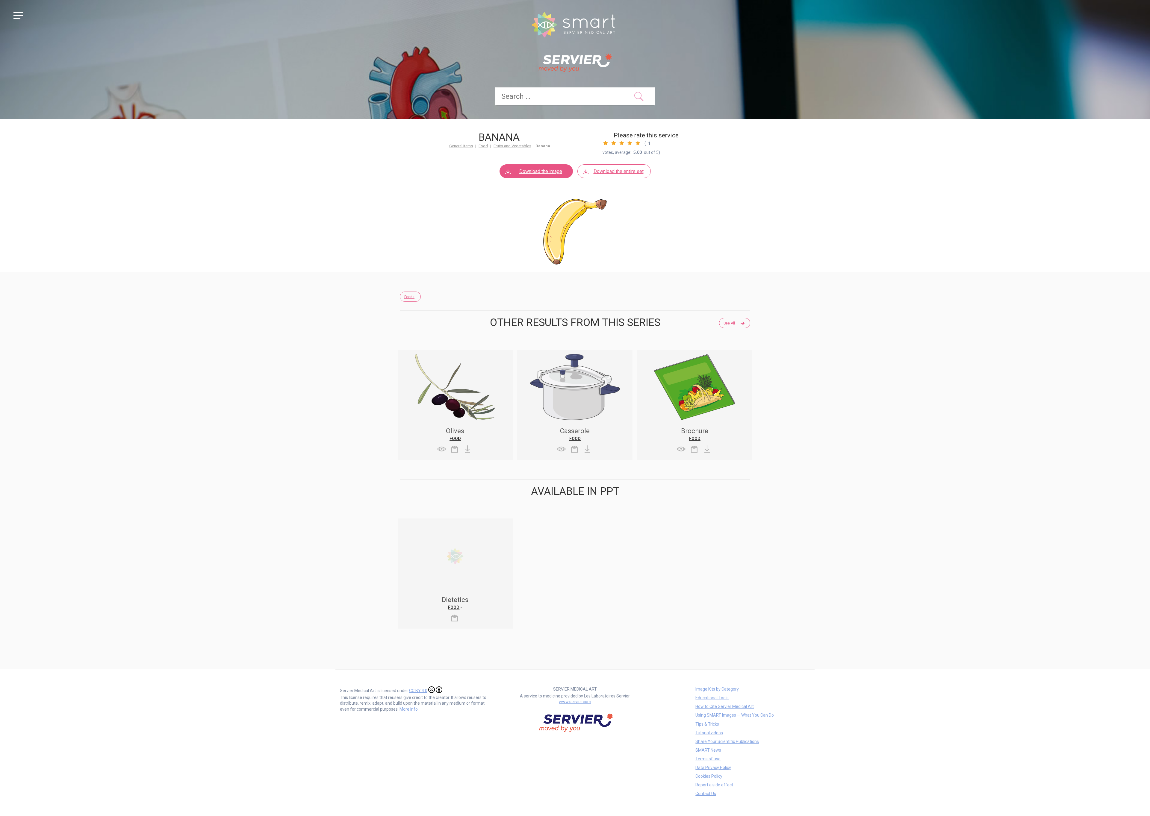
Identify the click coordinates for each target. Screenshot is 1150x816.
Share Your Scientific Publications (727, 741)
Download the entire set (619, 171)
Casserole (575, 431)
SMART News (708, 750)
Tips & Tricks (707, 724)
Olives (455, 431)
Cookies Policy (708, 776)
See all (730, 323)
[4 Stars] (630, 143)
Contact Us (705, 793)
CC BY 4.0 (418, 690)
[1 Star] (606, 143)
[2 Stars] (614, 143)
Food (483, 146)
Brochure (694, 431)
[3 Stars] (622, 143)
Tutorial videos (709, 732)
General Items (461, 146)
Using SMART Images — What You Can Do (734, 715)
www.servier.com (575, 701)
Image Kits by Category (717, 689)
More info (409, 709)
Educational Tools (712, 697)
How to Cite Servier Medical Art (724, 706)
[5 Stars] (638, 143)
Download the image (540, 171)
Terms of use (708, 758)
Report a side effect (714, 784)
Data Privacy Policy (713, 767)
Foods (409, 297)
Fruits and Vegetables (512, 146)
